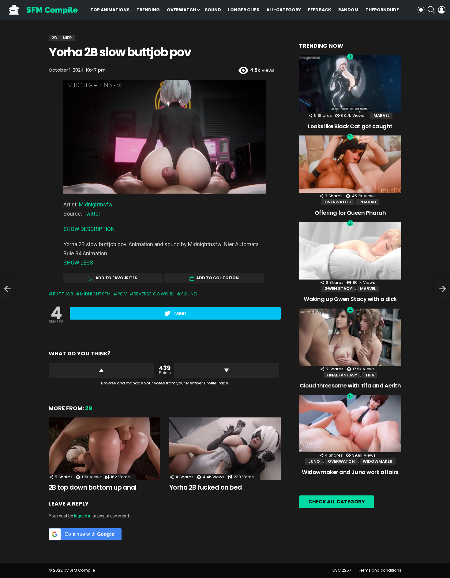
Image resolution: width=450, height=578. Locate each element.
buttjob (63, 294)
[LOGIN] (441, 10)
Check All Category (336, 501)
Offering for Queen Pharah (350, 213)
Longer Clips (243, 10)
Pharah (367, 202)
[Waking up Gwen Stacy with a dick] (350, 251)
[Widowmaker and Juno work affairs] (350, 424)
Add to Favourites (116, 277)
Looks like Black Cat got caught (350, 126)
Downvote (226, 370)
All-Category (283, 10)
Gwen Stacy (338, 288)
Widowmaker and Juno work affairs (350, 472)
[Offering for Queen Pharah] (350, 164)
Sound (213, 10)
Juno (314, 461)
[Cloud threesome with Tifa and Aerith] (350, 337)
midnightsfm (95, 294)
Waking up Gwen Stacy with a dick (350, 299)
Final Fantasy (342, 375)
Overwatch (181, 10)
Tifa (369, 375)
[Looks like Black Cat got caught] (350, 84)
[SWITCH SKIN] (421, 10)
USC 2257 (341, 570)
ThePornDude (382, 10)
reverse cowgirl (154, 294)
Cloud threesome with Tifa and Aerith (350, 385)
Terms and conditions (379, 570)
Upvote (101, 370)
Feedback (319, 10)
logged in (83, 515)
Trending (148, 10)
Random (348, 10)
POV (122, 294)
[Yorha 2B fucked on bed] (225, 448)
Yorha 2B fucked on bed (205, 487)
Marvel (381, 115)
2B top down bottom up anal (92, 487)
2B (88, 408)
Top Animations (109, 10)
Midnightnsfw (96, 204)
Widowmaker (377, 461)
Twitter (91, 213)
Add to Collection (217, 277)
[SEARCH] (431, 10)
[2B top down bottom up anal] (104, 448)
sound (189, 294)
